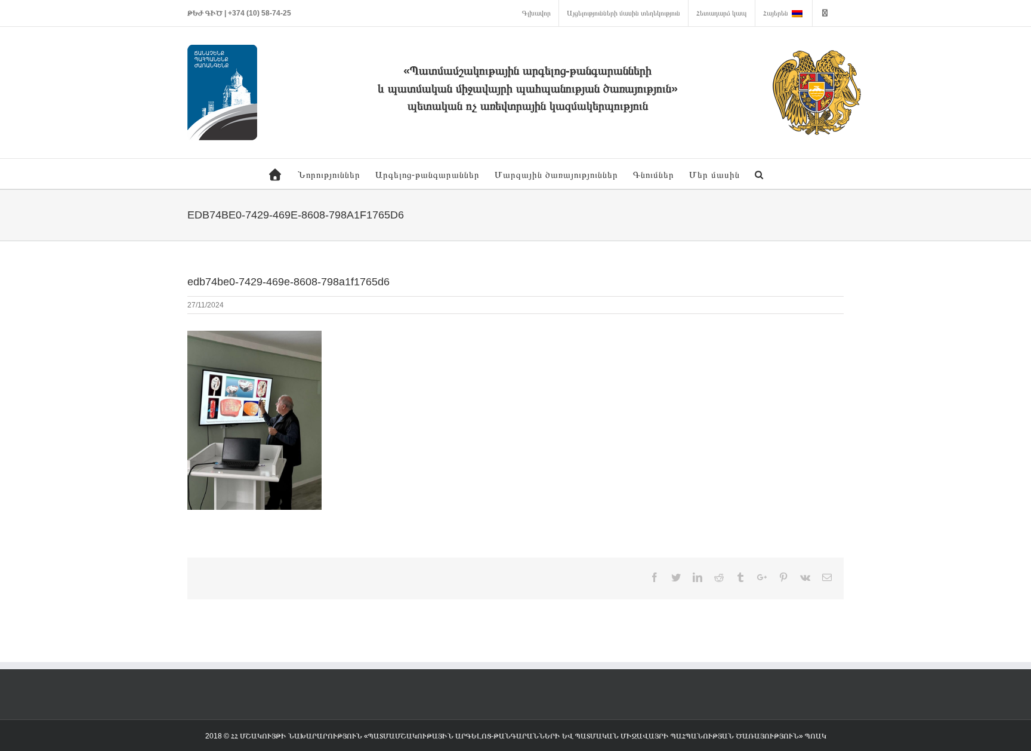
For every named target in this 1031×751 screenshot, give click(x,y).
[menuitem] (536, 13)
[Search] (759, 174)
